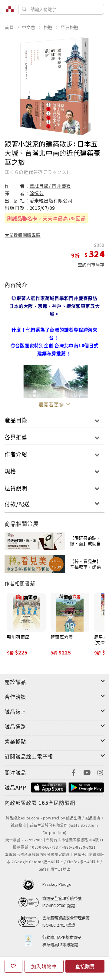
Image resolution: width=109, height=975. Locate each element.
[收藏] (13, 966)
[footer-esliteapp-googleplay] (86, 787)
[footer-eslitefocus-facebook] (73, 772)
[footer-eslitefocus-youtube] (87, 772)
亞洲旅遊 (69, 27)
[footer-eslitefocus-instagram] (100, 772)
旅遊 (48, 27)
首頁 (9, 27)
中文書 (28, 27)
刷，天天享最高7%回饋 (46, 218)
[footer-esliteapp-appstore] (49, 787)
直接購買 (85, 966)
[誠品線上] (10, 9)
